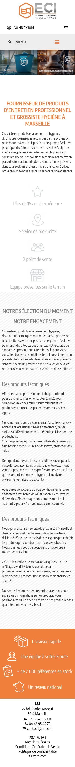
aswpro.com (37, 756)
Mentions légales (37, 741)
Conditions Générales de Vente (37, 746)
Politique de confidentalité (37, 751)
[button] (37, 42)
